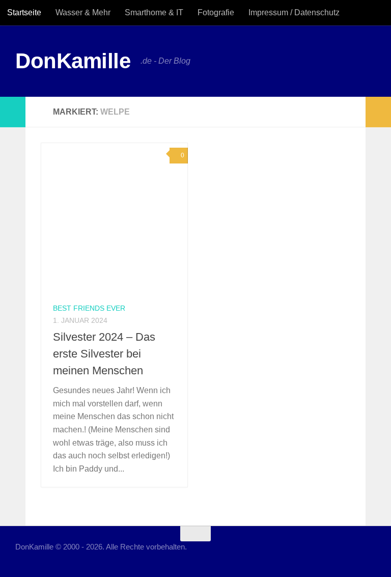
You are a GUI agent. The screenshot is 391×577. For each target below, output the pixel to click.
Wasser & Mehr (82, 12)
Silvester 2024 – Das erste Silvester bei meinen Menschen (104, 354)
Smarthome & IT (154, 12)
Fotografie (216, 12)
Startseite (24, 12)
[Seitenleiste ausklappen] (12, 112)
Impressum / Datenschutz (294, 12)
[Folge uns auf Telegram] (368, 553)
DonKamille (72, 61)
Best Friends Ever (89, 308)
